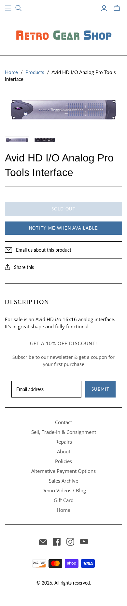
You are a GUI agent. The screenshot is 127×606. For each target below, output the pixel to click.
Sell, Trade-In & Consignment (63, 432)
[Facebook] (57, 542)
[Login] (104, 8)
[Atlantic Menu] (8, 8)
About (63, 451)
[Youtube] (84, 542)
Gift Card (64, 500)
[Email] (43, 542)
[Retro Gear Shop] (63, 35)
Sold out (63, 208)
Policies (63, 461)
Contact (63, 422)
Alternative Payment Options (63, 471)
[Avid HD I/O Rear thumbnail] (45, 140)
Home (11, 72)
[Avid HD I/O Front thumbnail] (17, 140)
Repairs (63, 441)
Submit (100, 389)
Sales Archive (63, 480)
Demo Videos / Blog (63, 490)
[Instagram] (70, 542)
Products (34, 72)
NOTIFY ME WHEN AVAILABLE (63, 228)
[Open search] (18, 8)
